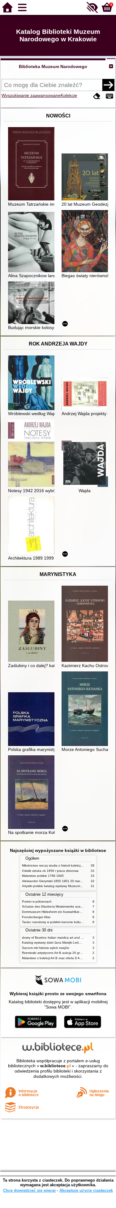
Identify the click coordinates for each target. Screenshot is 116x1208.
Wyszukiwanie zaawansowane (31, 95)
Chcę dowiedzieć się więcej (29, 1190)
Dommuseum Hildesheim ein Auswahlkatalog (53, 911)
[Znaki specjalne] (109, 96)
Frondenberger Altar (36, 917)
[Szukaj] (108, 85)
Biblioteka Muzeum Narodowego (53, 66)
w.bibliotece (55, 1065)
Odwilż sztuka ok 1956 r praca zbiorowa (50, 870)
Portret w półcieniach (37, 901)
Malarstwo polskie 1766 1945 (43, 875)
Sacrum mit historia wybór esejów (45, 947)
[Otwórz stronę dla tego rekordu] (33, 164)
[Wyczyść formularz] (97, 96)
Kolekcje (69, 95)
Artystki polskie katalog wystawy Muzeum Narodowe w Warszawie (68, 886)
